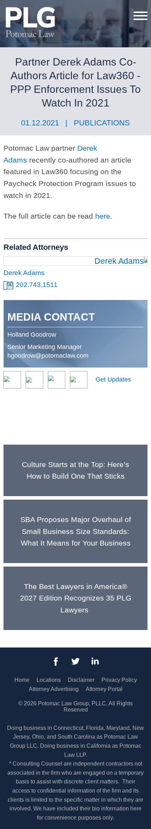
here (102, 216)
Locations (49, 680)
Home (21, 680)
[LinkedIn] (95, 662)
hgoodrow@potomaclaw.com (47, 355)
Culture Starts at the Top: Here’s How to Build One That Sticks (75, 470)
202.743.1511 (37, 284)
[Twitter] (75, 662)
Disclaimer (81, 680)
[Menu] (140, 15)
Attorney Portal (104, 689)
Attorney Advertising (54, 689)
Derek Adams (24, 272)
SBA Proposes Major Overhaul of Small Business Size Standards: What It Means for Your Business (75, 531)
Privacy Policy (119, 680)
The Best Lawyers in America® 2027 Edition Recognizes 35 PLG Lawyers (75, 598)
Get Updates (113, 379)
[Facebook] (56, 662)
